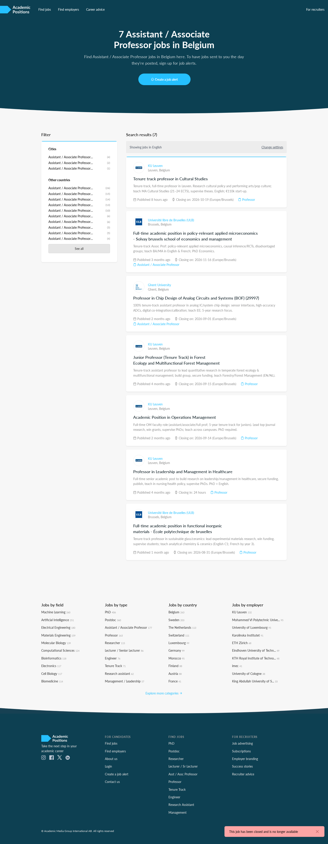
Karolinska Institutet (247, 635)
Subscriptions (241, 751)
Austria (175, 673)
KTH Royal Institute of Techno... (255, 658)
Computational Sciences (60, 650)
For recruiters (315, 9)
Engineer (112, 658)
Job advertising (242, 743)
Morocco (176, 658)
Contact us (112, 781)
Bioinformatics (53, 658)
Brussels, (154, 224)
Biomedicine (52, 681)
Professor (248, 199)
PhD (110, 612)
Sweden (176, 620)
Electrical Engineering (58, 627)
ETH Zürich (241, 643)
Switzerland (178, 635)
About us (111, 758)
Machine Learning (55, 612)
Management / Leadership (124, 681)
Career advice (95, 9)
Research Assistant (181, 804)
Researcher (115, 643)
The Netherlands (182, 627)
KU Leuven (155, 165)
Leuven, (153, 170)
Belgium (164, 170)
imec (237, 665)
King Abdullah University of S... (255, 681)
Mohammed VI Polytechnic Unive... (257, 620)
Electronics (51, 665)
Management (177, 812)
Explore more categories (162, 693)
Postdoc (113, 620)
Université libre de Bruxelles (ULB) (171, 220)
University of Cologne (248, 673)
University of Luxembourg (251, 627)
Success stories (242, 766)
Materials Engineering (58, 635)
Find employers (68, 9)
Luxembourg (178, 643)
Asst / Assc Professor (182, 774)
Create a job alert (166, 79)
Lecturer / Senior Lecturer (124, 650)
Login (108, 766)
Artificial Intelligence (57, 620)
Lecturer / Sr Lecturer (183, 766)
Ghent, (153, 289)
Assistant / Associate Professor (157, 264)
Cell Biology (51, 673)
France (174, 681)
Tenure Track (115, 665)
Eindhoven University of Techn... (255, 650)
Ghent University (159, 285)
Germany (176, 650)
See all (79, 248)
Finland (175, 665)
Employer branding (245, 758)
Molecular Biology (56, 643)
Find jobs (44, 9)
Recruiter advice (243, 774)
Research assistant (119, 673)
